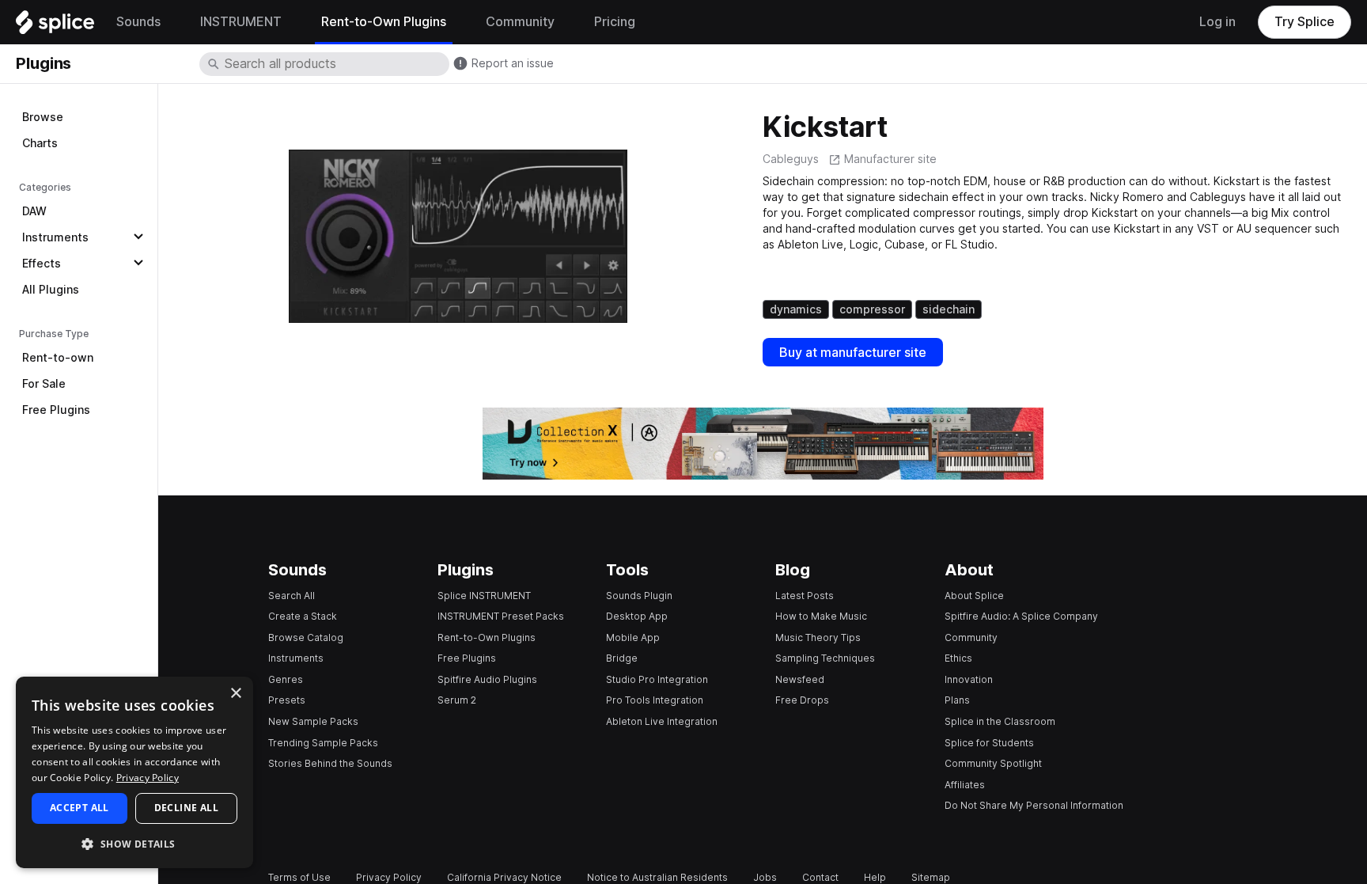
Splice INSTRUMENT (484, 595)
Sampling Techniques (825, 658)
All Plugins (50, 289)
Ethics (958, 658)
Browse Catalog (305, 637)
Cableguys (791, 159)
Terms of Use (299, 877)
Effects (41, 263)
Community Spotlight (993, 763)
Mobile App (633, 637)
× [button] (235, 694)
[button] (134, 843)
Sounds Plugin (639, 595)
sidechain (948, 309)
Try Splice (1304, 21)
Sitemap (930, 877)
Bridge (622, 658)
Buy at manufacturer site (852, 352)
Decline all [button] (186, 807)
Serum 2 (456, 700)
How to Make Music (821, 616)
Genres (285, 679)
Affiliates (965, 785)
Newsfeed (799, 679)
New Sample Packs (313, 721)
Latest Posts (804, 595)
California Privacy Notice (504, 877)
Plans (957, 700)
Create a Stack (302, 616)
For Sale (44, 384)
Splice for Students (989, 743)
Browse (42, 117)
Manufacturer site (890, 159)
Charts (40, 143)
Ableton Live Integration (662, 721)
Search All (291, 595)
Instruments (55, 237)
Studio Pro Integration (657, 679)
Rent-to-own (57, 357)
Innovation (969, 679)
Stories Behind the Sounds (330, 763)
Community (971, 637)
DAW (34, 211)
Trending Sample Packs (323, 743)
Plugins (43, 63)
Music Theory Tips (818, 637)
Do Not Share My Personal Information (1034, 805)
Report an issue (512, 63)
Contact (820, 877)
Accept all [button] (79, 807)
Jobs (765, 877)
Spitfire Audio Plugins (487, 679)
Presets (286, 700)
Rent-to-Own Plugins (486, 637)
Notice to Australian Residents (657, 877)
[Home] (55, 26)
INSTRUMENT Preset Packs (500, 616)
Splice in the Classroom (1000, 721)
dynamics (796, 309)
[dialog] (134, 772)
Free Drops (802, 700)
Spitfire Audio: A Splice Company (1021, 616)
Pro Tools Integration (654, 700)
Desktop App (637, 616)
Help (875, 877)
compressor (872, 309)
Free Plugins (56, 410)
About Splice (974, 595)
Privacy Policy (389, 877)
